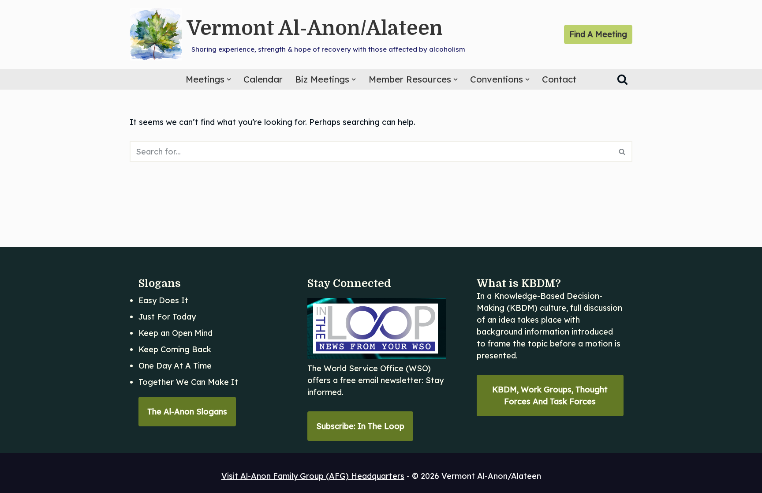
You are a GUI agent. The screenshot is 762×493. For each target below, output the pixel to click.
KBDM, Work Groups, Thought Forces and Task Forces (550, 395)
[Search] (622, 79)
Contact (559, 79)
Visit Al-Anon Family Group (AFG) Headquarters (312, 476)
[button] (229, 79)
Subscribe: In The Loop (360, 426)
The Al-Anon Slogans (187, 411)
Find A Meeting (598, 34)
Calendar (263, 79)
